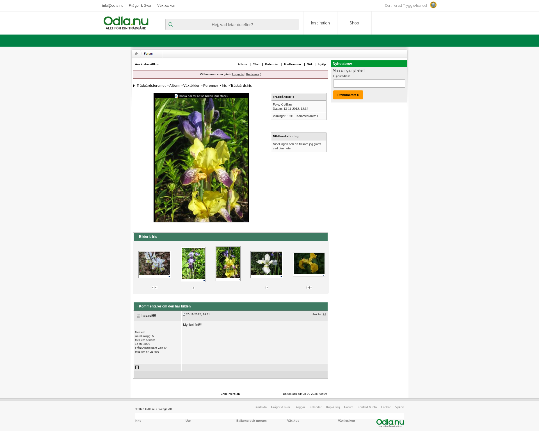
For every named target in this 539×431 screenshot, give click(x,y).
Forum (348, 407)
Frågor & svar (280, 407)
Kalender (271, 64)
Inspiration (320, 23)
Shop (354, 23)
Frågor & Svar (140, 5)
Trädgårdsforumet (151, 86)
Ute (188, 420)
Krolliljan (286, 104)
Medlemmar (293, 64)
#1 (324, 314)
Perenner (210, 86)
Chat (256, 64)
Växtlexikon (166, 5)
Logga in (238, 74)
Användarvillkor (147, 64)
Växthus (293, 420)
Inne (138, 420)
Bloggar (300, 407)
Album (242, 64)
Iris (224, 86)
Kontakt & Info (367, 407)
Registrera (252, 74)
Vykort (399, 407)
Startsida (261, 407)
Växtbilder (191, 86)
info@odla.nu (112, 5)
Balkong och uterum (251, 420)
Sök (310, 64)
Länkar (386, 407)
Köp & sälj (333, 407)
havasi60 (148, 316)
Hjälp (322, 64)
